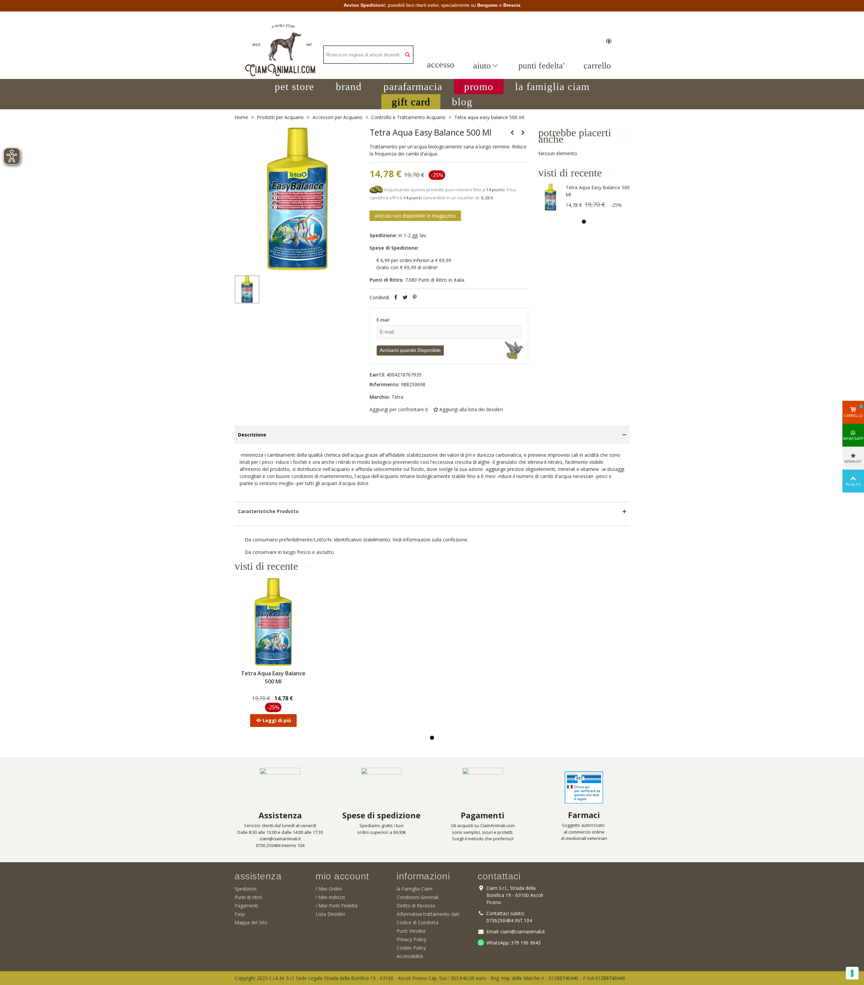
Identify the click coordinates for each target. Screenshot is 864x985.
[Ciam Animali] (280, 55)
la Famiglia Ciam (414, 888)
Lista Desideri (330, 914)
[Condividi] (396, 297)
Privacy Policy (411, 939)
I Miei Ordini (329, 888)
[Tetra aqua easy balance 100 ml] (523, 133)
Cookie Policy (411, 948)
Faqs (240, 914)
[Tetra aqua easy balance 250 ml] (512, 133)
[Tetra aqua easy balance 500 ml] (550, 197)
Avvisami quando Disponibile (410, 350)
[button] (294, 86)
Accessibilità (410, 956)
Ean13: (377, 374)
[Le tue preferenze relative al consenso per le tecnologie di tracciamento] (852, 973)
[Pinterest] (414, 297)
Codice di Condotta (417, 922)
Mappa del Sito (251, 922)
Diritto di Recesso (416, 905)
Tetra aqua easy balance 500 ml (598, 191)
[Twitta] (405, 297)
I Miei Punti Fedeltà (336, 905)
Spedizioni (245, 888)
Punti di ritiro (248, 897)
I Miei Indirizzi (330, 897)
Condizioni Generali (417, 897)
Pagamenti (246, 905)
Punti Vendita (411, 931)
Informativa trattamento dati (428, 914)
